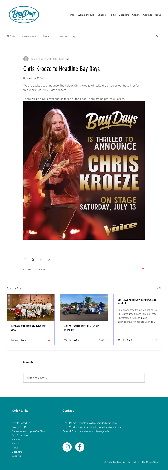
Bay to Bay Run (20, 427)
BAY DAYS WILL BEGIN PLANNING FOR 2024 (28, 328)
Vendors (16, 443)
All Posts (11, 36)
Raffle (15, 447)
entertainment (29, 36)
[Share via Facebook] (24, 259)
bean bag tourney (67, 36)
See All (158, 287)
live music (47, 36)
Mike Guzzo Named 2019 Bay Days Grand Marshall (136, 301)
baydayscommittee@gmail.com (96, 431)
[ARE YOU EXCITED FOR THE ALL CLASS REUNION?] (84, 307)
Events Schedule (21, 423)
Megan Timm (152, 462)
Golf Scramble (20, 435)
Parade (16, 439)
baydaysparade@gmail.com (102, 423)
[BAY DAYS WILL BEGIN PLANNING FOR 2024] (30, 307)
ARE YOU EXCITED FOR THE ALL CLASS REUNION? (81, 328)
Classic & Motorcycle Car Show (29, 431)
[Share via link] (49, 259)
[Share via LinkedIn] (40, 259)
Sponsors (17, 451)
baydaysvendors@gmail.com (106, 427)
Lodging (16, 456)
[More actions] (143, 59)
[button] (156, 36)
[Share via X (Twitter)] (32, 259)
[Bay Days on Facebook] (79, 447)
